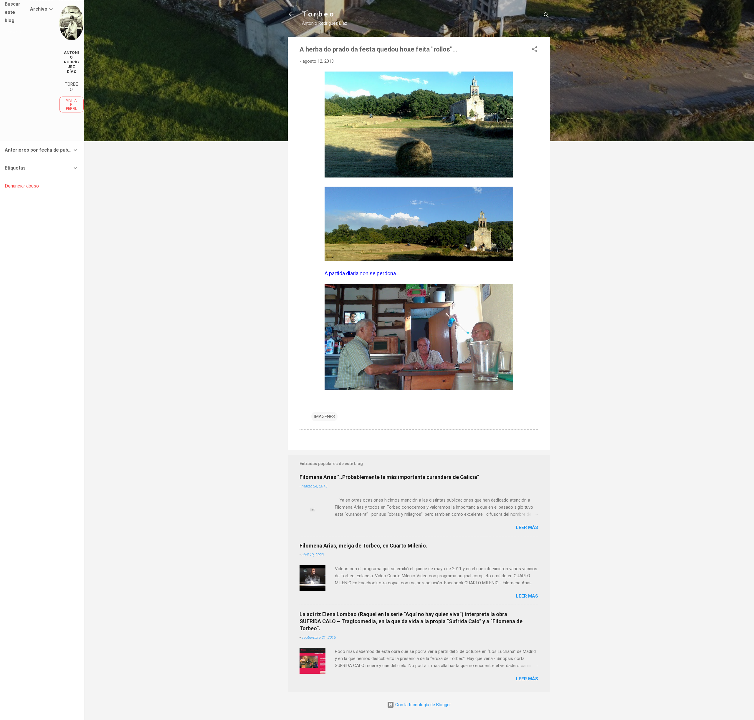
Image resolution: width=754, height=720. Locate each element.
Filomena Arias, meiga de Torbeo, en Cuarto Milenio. (363, 546)
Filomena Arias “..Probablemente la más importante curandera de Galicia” (389, 477)
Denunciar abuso (22, 186)
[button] (534, 50)
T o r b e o (318, 14)
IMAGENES (324, 416)
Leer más (527, 527)
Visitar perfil (71, 104)
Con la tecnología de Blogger (422, 704)
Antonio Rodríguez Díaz (71, 62)
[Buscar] (546, 16)
